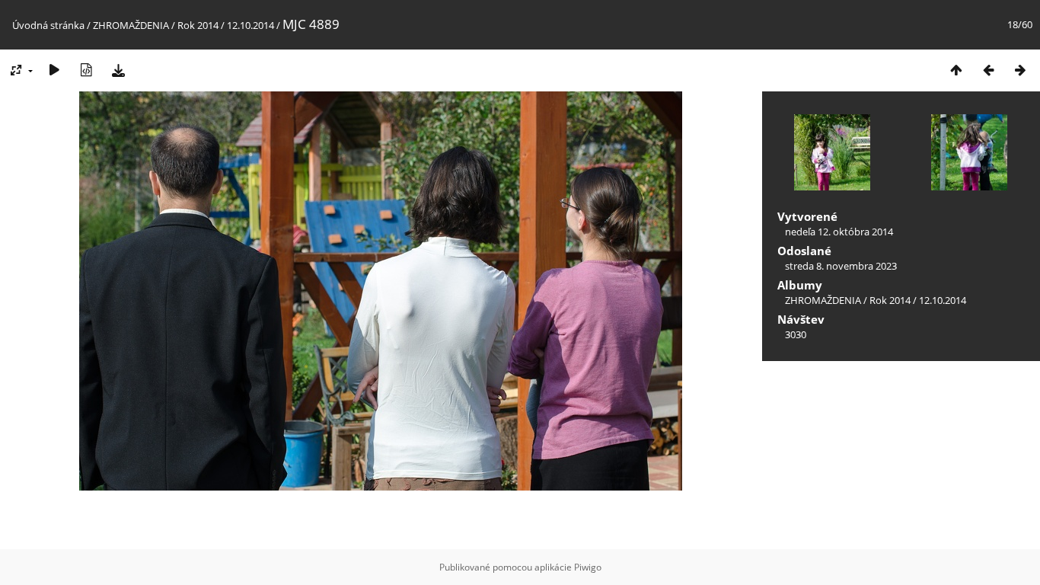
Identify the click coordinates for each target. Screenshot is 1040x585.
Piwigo (587, 567)
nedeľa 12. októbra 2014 (839, 231)
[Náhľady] (956, 69)
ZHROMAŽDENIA (131, 25)
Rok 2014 (198, 25)
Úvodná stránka (48, 25)
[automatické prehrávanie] (54, 69)
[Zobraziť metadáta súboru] (86, 69)
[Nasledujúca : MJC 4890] (1020, 69)
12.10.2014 (251, 25)
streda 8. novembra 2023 (841, 266)
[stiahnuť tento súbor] (118, 69)
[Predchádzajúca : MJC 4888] (988, 69)
